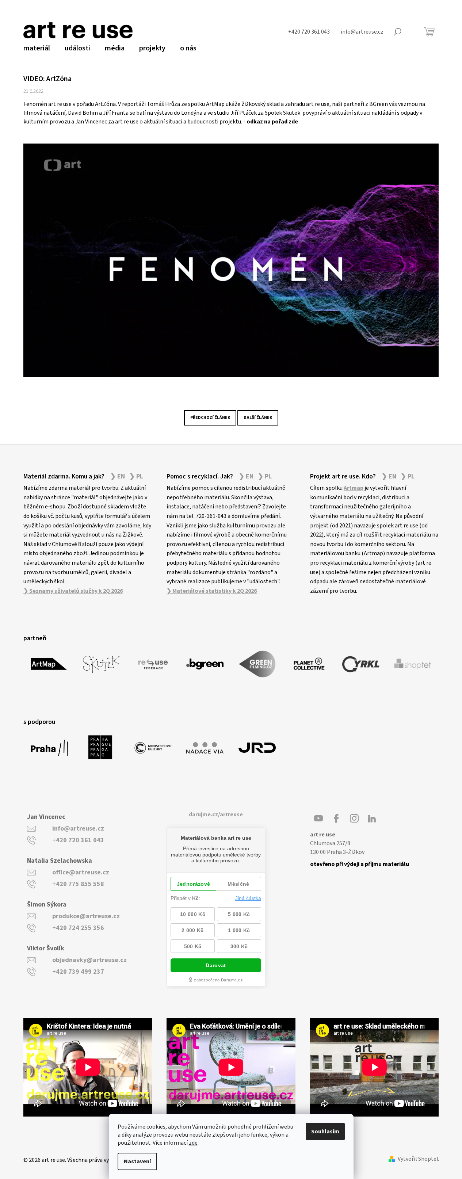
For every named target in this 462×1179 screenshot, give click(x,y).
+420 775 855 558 (78, 884)
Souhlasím (325, 1132)
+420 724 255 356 (78, 927)
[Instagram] (354, 818)
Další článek (258, 418)
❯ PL (136, 476)
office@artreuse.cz (80, 872)
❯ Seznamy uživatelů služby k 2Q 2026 (73, 591)
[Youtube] (318, 818)
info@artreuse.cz (78, 828)
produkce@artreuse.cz (86, 916)
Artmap (353, 488)
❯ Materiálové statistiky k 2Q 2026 (212, 591)
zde (193, 1143)
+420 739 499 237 (78, 971)
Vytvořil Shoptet (418, 1159)
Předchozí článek (210, 418)
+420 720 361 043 (78, 840)
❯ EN (117, 476)
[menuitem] (36, 48)
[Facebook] (336, 818)
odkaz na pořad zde (272, 122)
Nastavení (137, 1161)
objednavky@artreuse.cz (89, 960)
